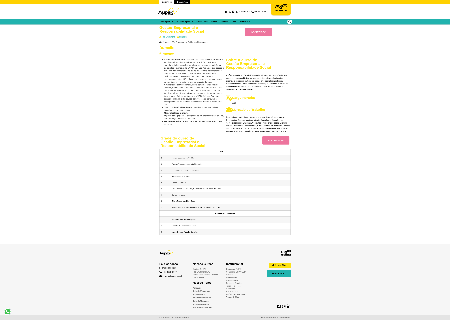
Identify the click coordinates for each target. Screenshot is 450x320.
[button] (289, 22)
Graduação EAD (166, 22)
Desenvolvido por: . (276, 317)
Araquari (197, 288)
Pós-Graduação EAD (184, 22)
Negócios (183, 37)
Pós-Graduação (168, 37)
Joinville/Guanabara (201, 291)
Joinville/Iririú (199, 295)
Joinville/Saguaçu (201, 301)
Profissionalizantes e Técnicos (223, 22)
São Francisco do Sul (202, 308)
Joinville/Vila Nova (201, 304)
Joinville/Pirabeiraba (202, 298)
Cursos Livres (202, 22)
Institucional (245, 22)
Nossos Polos (202, 282)
